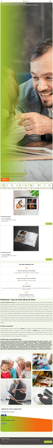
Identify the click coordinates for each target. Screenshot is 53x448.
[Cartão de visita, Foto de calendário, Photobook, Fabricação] (26, 1)
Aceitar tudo (48, 441)
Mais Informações (5, 441)
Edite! (4, 179)
